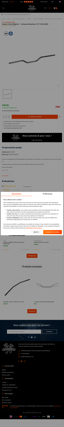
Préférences (47, 194)
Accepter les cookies (52, 232)
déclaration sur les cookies (34, 228)
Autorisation (16, 194)
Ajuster (36, 232)
